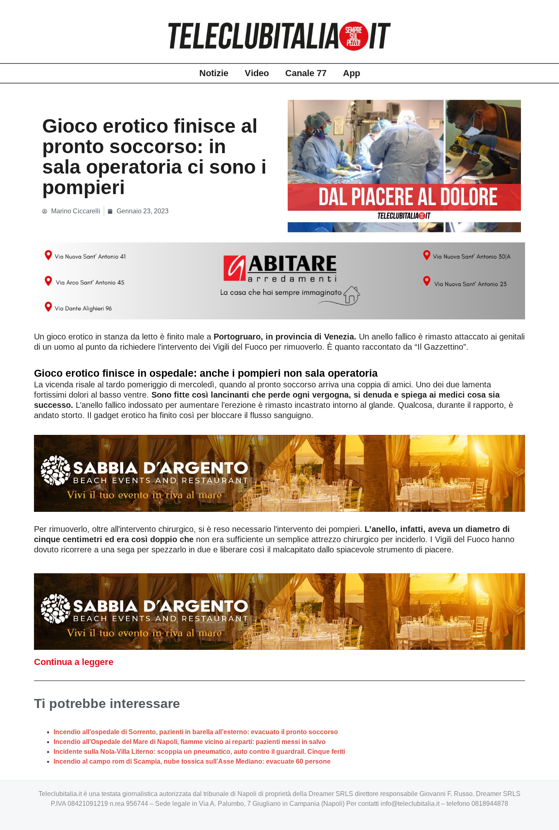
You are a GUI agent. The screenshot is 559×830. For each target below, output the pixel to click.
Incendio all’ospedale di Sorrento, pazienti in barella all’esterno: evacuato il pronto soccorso (196, 731)
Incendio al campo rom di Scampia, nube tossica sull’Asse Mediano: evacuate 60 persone (192, 761)
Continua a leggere (73, 662)
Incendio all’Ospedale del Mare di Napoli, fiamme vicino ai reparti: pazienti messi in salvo (190, 741)
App (351, 73)
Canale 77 (306, 73)
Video (257, 73)
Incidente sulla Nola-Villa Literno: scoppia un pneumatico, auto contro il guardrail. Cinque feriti (199, 751)
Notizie (213, 73)
